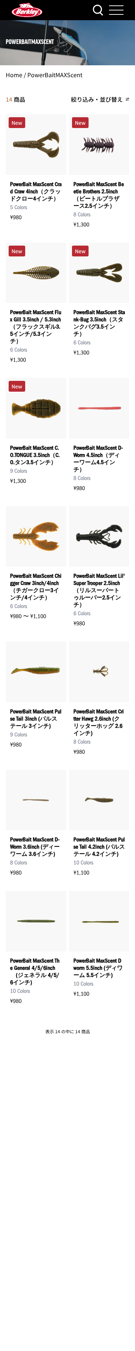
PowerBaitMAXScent (54, 74)
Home (14, 74)
